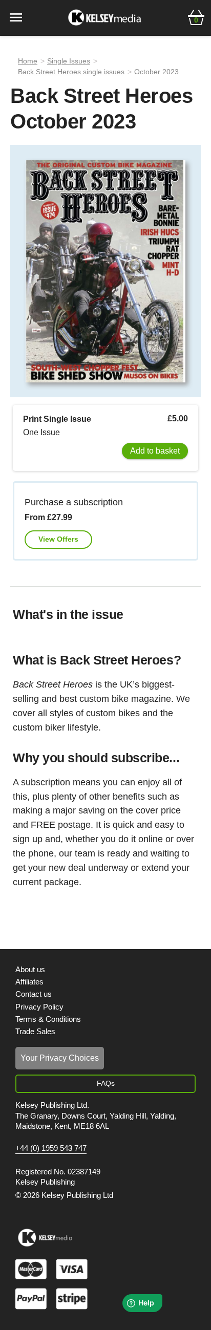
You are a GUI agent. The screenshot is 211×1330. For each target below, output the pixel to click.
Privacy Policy (39, 1006)
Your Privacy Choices (59, 1058)
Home (27, 61)
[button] (196, 16)
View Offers (58, 539)
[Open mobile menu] (16, 17)
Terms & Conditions (48, 1019)
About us (30, 969)
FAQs (106, 1083)
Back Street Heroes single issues (71, 72)
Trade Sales (35, 1031)
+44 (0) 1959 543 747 (51, 1148)
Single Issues (68, 61)
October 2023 (156, 72)
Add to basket (155, 450)
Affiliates (29, 981)
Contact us (33, 994)
